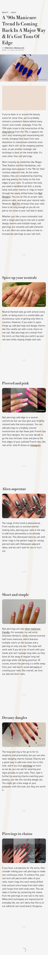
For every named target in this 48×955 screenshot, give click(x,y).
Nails (13, 12)
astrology (27, 765)
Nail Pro (16, 203)
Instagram (41, 305)
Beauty (5, 12)
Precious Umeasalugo (14, 48)
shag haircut (8, 131)
